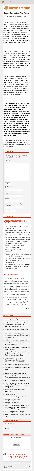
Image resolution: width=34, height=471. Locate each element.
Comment (8, 160)
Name (7, 187)
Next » (28, 308)
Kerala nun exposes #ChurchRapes (14, 411)
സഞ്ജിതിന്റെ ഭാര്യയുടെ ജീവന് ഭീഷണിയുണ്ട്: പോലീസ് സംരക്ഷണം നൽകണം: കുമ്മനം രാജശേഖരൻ (15, 360)
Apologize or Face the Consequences (15, 380)
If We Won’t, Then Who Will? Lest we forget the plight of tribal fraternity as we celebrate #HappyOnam (17, 385)
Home (15, 463)
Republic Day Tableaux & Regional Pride (16, 340)
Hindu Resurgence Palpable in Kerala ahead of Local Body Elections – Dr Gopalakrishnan (18, 260)
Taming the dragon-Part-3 (12, 399)
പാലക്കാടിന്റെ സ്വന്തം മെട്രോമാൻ (15, 373)
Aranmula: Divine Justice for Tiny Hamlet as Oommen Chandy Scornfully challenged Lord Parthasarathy (18, 266)
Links (19, 463)
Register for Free (25, 140)
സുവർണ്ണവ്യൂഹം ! (10, 394)
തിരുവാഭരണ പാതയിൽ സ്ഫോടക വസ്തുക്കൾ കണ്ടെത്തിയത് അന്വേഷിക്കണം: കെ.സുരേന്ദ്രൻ (17, 335)
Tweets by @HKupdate (8, 423)
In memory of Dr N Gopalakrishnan (15, 319)
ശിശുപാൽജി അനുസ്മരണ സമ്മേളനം (16, 322)
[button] (32, 2)
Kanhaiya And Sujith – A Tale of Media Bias (18, 235)
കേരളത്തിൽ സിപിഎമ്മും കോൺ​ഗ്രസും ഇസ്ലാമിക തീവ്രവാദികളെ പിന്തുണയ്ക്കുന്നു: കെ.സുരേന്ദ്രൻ (17, 353)
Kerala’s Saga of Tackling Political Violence (17, 364)
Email (7, 193)
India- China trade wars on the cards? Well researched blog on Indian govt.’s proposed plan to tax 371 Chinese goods (17, 407)
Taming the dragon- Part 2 (12, 402)
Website (7, 198)
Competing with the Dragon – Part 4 (15, 397)
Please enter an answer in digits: (14, 204)
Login (6, 142)
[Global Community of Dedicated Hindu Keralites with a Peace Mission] (17, 9)
